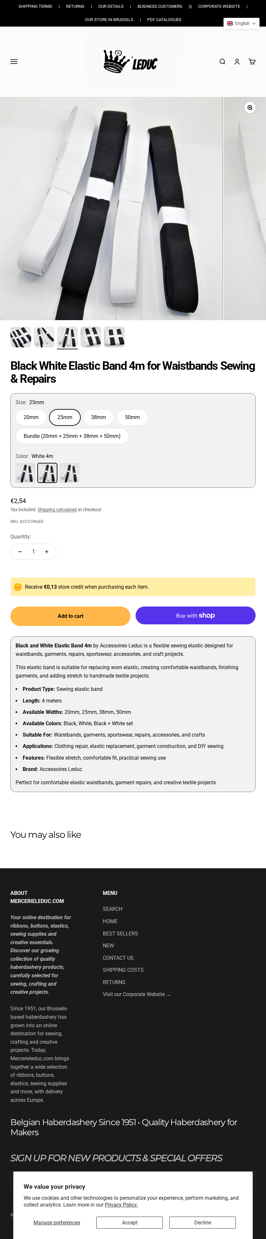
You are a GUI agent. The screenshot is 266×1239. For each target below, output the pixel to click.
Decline (202, 1223)
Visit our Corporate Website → (137, 994)
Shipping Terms (35, 6)
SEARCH (112, 909)
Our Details (111, 6)
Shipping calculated (57, 509)
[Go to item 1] (20, 338)
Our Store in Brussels (109, 19)
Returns (75, 6)
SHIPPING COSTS (123, 970)
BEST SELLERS (120, 934)
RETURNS (114, 982)
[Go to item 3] (67, 338)
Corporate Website (219, 6)
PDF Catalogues (164, 19)
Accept (130, 1223)
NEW (108, 946)
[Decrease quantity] (20, 551)
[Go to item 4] (90, 338)
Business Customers (160, 6)
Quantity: (20, 537)
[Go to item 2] (44, 338)
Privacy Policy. (121, 1205)
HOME (110, 921)
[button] (241, 23)
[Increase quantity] (46, 551)
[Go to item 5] (114, 338)
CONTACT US (118, 958)
